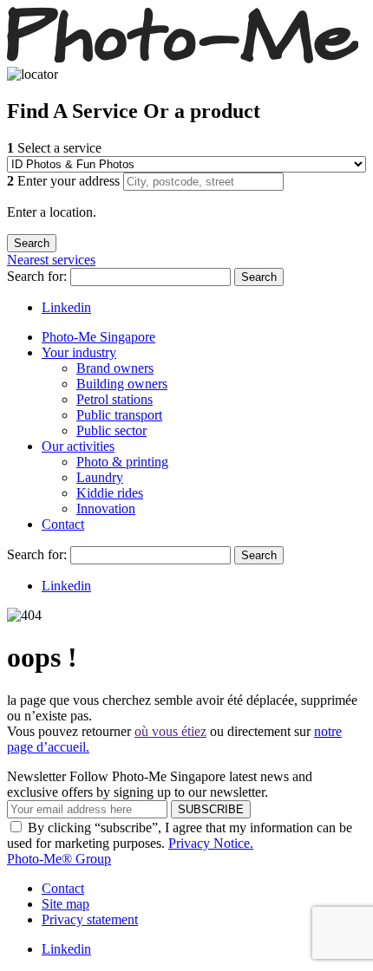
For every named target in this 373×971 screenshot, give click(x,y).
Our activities (78, 446)
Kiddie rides (109, 493)
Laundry (99, 477)
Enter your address (65, 180)
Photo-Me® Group (59, 858)
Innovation (105, 508)
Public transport (119, 414)
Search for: (38, 276)
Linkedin (66, 307)
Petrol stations (114, 399)
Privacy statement (90, 919)
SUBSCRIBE (211, 809)
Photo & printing (122, 461)
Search (259, 276)
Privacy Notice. (210, 843)
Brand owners (115, 368)
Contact (63, 524)
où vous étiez (170, 731)
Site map (65, 903)
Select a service (54, 147)
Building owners (121, 383)
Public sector (111, 430)
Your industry (79, 352)
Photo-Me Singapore (98, 336)
